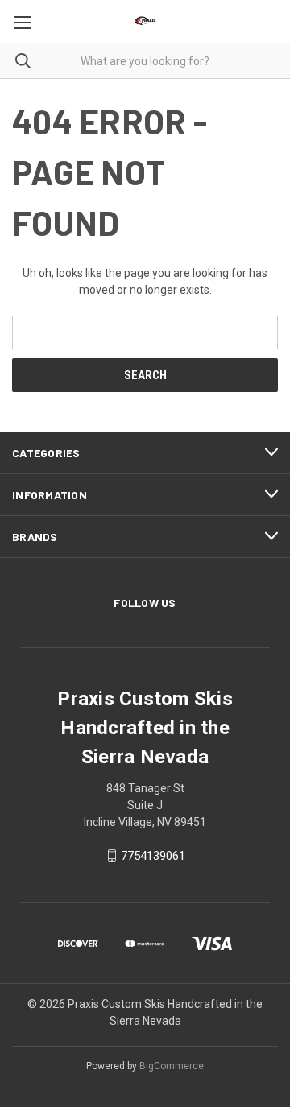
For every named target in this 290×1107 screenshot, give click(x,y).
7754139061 (153, 856)
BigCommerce (171, 1066)
